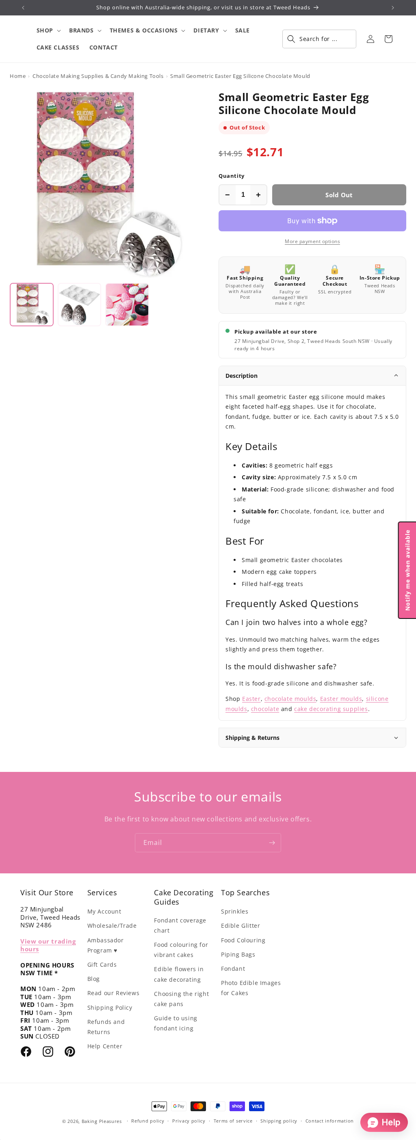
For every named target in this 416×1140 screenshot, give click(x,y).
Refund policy (147, 1121)
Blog (93, 979)
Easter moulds (341, 699)
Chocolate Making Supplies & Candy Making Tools (98, 76)
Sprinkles (234, 911)
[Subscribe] (272, 842)
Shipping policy (278, 1121)
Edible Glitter (240, 925)
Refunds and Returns (106, 1027)
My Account (104, 911)
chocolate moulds (290, 699)
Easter (251, 699)
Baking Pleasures (102, 1121)
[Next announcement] (393, 7)
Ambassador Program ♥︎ (105, 945)
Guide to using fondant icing (175, 1023)
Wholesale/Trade (112, 925)
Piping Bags (238, 954)
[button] (48, 30)
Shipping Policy (109, 1007)
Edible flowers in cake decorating (179, 974)
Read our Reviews (113, 993)
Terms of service (233, 1121)
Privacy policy (189, 1121)
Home (18, 76)
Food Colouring (243, 940)
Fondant (233, 968)
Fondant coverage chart (180, 925)
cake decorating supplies (331, 709)
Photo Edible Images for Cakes (251, 988)
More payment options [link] (312, 241)
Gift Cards (102, 964)
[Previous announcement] (23, 7)
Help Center (105, 1046)
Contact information (330, 1121)
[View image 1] (32, 305)
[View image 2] (80, 305)
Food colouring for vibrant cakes (181, 950)
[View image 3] (127, 305)
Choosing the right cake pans (181, 999)
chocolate (265, 709)
